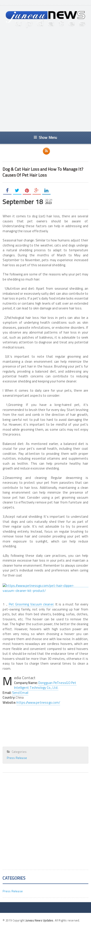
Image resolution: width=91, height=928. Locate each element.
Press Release (17, 757)
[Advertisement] (45, 80)
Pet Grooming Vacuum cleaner (31, 604)
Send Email (20, 692)
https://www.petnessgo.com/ (38, 702)
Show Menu (48, 137)
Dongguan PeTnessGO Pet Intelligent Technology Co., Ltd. (45, 685)
